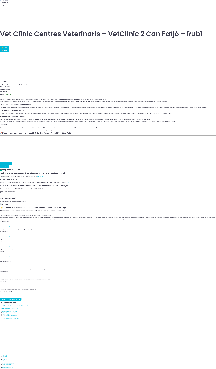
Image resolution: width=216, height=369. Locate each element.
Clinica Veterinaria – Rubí (7, 310)
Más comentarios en (6, 226)
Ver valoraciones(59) (4, 97)
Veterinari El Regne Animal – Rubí (9, 311)
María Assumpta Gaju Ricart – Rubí (10, 308)
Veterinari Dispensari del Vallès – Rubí (10, 312)
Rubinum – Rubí (5, 314)
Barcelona (5, 45)
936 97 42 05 (40, 176)
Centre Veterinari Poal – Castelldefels (10, 318)
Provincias (4, 4)
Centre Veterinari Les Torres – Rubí (10, 315)
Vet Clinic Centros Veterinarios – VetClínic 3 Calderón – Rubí (15, 305)
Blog (3, 5)
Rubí (10, 43)
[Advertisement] (108, 17)
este (68, 182)
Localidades (5, 2)
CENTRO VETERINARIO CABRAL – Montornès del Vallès (14, 317)
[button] (0, 7)
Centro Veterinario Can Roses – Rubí (10, 307)
